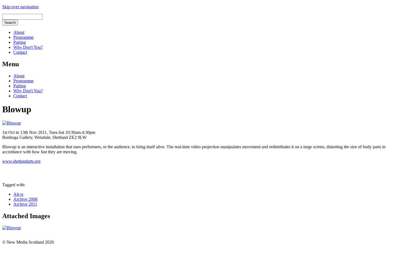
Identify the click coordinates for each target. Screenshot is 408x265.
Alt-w (18, 194)
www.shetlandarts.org (21, 161)
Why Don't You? (28, 47)
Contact (20, 52)
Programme (23, 37)
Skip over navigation (20, 6)
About (18, 32)
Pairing (19, 42)
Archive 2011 (25, 204)
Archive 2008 (25, 199)
